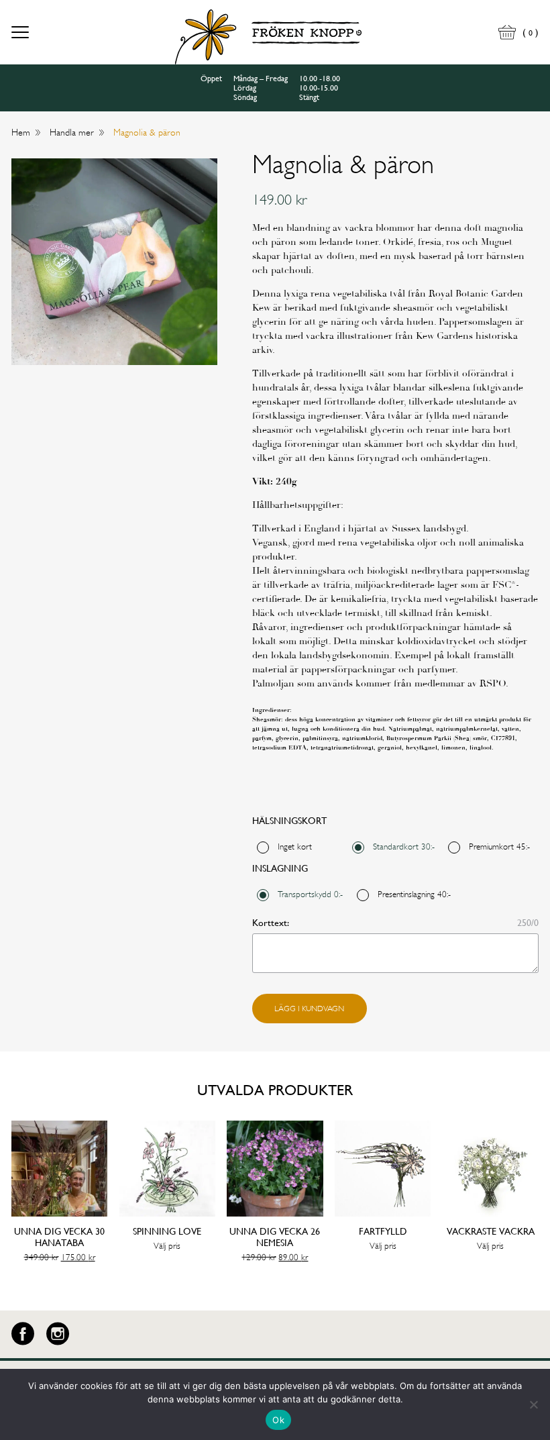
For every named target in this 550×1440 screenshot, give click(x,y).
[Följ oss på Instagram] (57, 1334)
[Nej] (533, 1404)
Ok (278, 1420)
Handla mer (72, 132)
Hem (20, 132)
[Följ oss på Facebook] (22, 1334)
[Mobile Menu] (20, 34)
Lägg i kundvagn (309, 1008)
